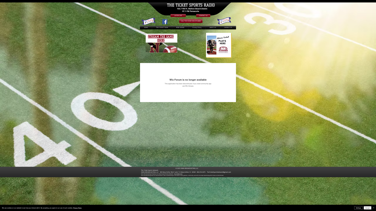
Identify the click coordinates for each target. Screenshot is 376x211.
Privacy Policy (77, 208)
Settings (358, 208)
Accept (367, 208)
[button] (190, 21)
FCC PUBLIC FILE (178, 174)
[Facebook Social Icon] (164, 21)
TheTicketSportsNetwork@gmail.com (219, 172)
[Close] (373, 207)
